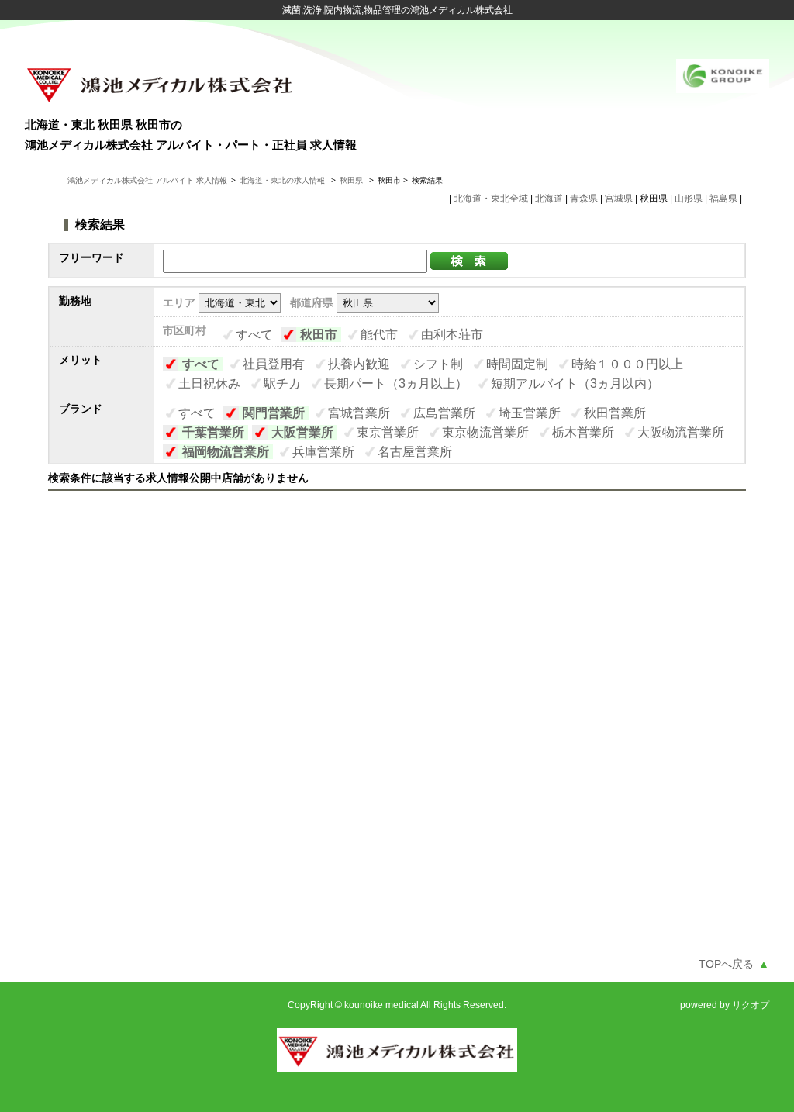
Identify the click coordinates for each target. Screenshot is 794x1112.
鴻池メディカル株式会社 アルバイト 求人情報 (147, 180)
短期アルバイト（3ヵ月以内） (575, 383)
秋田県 (351, 180)
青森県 (584, 198)
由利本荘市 (452, 334)
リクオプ (750, 1005)
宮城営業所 (359, 413)
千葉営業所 (213, 432)
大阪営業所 (302, 432)
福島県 (723, 198)
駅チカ (282, 383)
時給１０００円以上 (627, 364)
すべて (254, 334)
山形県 (689, 198)
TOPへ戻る (734, 964)
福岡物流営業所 (225, 451)
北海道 (549, 198)
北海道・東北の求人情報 (283, 180)
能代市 (379, 334)
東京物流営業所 (485, 432)
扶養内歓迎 (359, 364)
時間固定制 (517, 364)
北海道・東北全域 (491, 198)
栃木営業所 (583, 432)
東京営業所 (388, 432)
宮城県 (619, 198)
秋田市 (318, 334)
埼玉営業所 (530, 413)
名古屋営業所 (415, 451)
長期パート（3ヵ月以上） (396, 383)
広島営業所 (444, 413)
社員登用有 (274, 364)
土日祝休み (209, 383)
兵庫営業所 (323, 451)
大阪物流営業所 (680, 432)
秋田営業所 (615, 413)
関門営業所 (274, 413)
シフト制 (438, 364)
